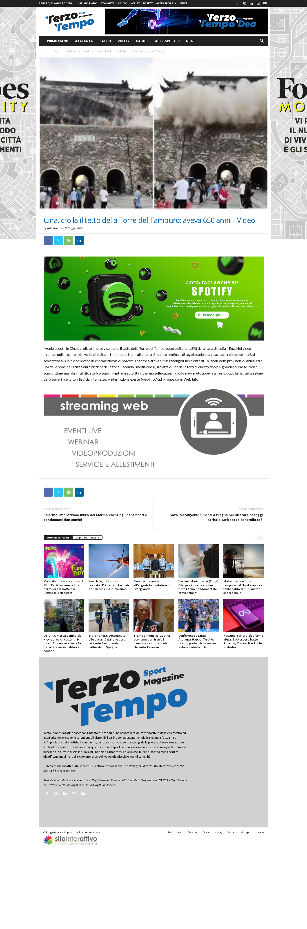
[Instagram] (244, 3)
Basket (148, 3)
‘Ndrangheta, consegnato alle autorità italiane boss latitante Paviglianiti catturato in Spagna (107, 641)
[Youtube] (265, 3)
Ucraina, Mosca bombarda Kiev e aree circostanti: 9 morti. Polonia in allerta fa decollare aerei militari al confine (63, 643)
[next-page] (261, 537)
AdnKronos (54, 228)
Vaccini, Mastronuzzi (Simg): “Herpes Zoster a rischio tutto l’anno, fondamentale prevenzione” (198, 587)
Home (47, 51)
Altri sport (164, 3)
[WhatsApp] (68, 240)
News (183, 3)
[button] (262, 41)
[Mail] (258, 3)
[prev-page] (256, 537)
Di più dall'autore (87, 537)
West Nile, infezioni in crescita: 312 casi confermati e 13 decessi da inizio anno (109, 585)
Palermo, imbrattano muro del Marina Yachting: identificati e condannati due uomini (95, 517)
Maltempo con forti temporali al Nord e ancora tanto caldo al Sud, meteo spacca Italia (242, 587)
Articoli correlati (58, 537)
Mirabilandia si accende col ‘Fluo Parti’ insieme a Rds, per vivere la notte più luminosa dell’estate (63, 587)
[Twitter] (58, 240)
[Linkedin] (251, 3)
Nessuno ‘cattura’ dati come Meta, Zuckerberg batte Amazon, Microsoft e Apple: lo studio (243, 641)
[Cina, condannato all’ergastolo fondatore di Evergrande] (153, 561)
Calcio (122, 3)
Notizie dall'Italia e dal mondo (72, 51)
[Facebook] (238, 3)
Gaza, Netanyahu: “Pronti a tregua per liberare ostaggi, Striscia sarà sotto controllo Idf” (216, 517)
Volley (135, 3)
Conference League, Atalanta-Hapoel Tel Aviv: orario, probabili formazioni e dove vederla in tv (198, 641)
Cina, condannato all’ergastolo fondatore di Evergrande (152, 585)
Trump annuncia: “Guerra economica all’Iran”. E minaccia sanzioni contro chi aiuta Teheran (151, 641)
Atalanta (107, 3)
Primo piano (88, 3)
